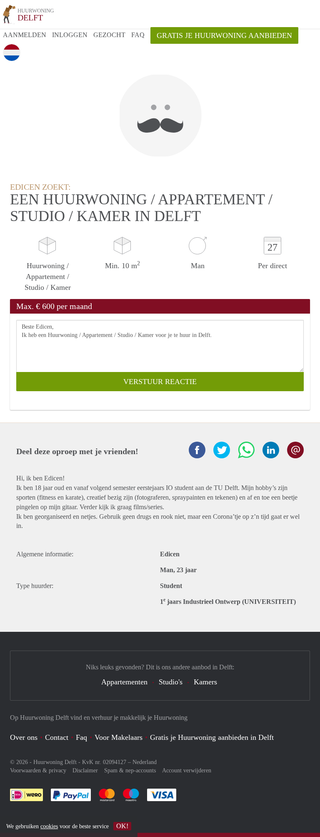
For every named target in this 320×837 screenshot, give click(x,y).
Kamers (205, 682)
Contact (56, 737)
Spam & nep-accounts (130, 770)
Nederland (144, 762)
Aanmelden (24, 34)
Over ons (24, 737)
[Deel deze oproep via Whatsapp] (246, 450)
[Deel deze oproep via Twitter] (221, 450)
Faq (81, 737)
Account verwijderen (186, 770)
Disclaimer (85, 770)
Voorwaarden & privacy (38, 770)
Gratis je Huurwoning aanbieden (224, 35)
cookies (49, 826)
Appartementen (124, 682)
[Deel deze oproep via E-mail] (295, 450)
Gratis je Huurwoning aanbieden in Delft (212, 737)
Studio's (170, 682)
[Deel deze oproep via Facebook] (197, 450)
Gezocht (109, 34)
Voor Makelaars (118, 737)
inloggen (70, 34)
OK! (122, 825)
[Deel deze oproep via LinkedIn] (270, 450)
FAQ (138, 34)
